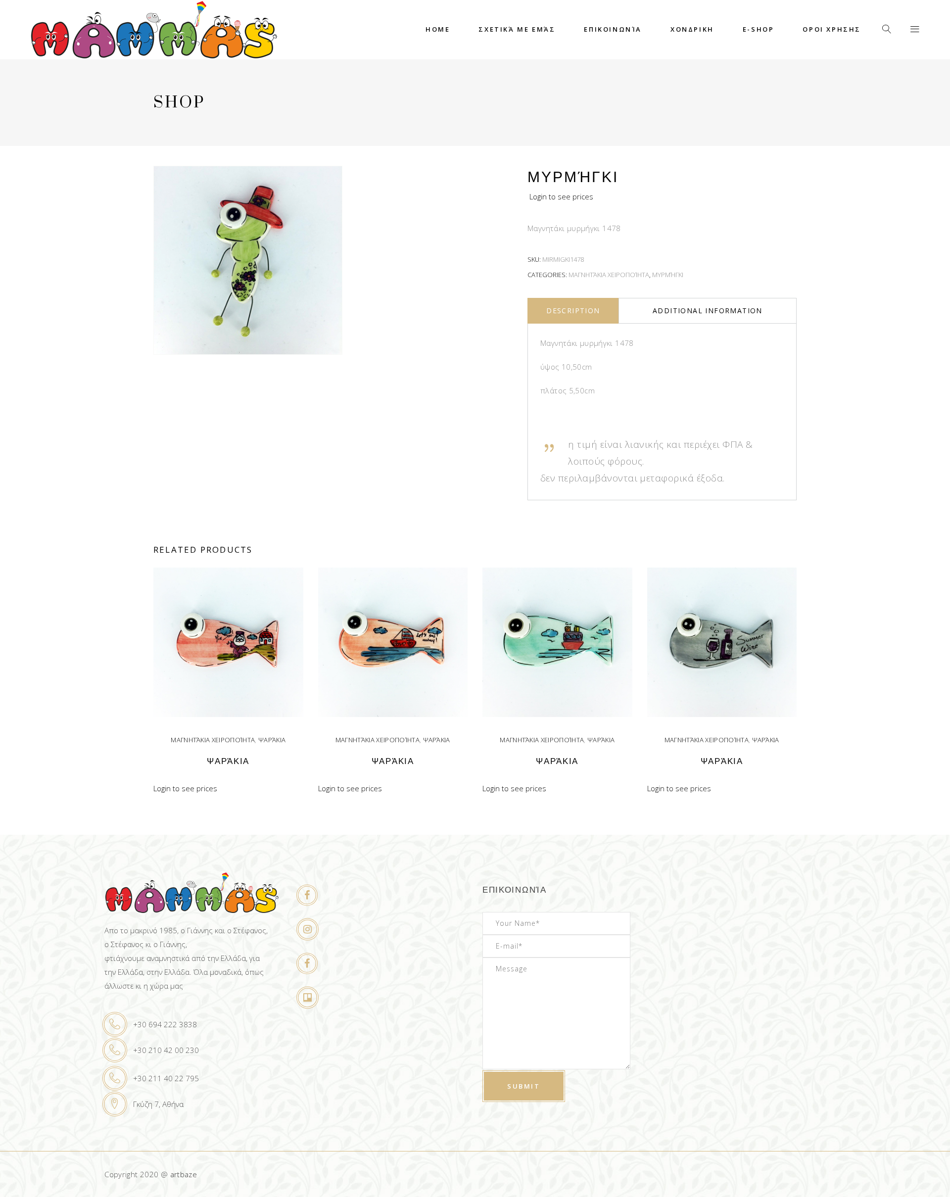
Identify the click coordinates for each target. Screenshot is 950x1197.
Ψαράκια (271, 739)
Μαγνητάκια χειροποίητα (609, 274)
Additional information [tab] (707, 310)
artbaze (183, 1174)
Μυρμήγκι (667, 274)
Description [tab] (573, 310)
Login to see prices (561, 196)
